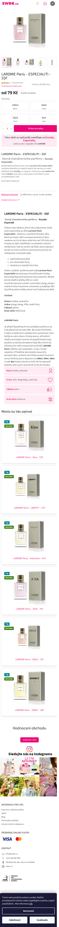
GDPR (3, 813)
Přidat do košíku (35, 128)
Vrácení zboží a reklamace (12, 824)
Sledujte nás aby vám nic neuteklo (20, 862)
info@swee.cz (12, 853)
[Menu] (52, 3)
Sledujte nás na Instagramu (30, 754)
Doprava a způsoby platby (12, 809)
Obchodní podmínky (10, 820)
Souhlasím (42, 920)
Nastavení (28, 911)
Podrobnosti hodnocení (11, 86)
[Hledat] (37, 3)
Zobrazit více (29, 740)
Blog (3, 817)
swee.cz (9, 866)
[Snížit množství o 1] (3, 128)
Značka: (41, 84)
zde (31, 903)
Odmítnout (14, 920)
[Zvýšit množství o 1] (11, 128)
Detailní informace (9, 200)
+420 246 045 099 (13, 858)
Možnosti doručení (9, 194)
